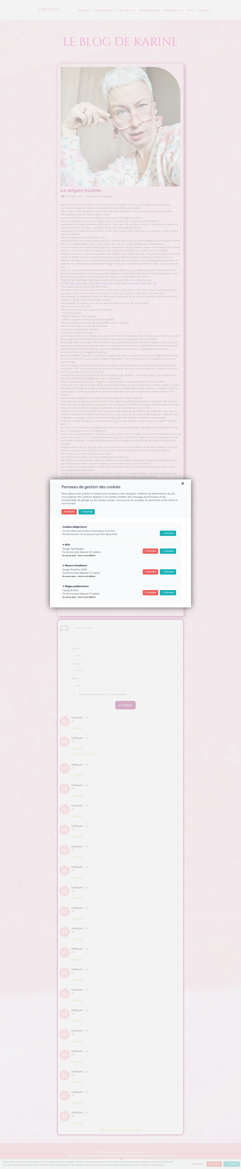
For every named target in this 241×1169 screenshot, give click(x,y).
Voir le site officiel (86, 556)
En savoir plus (69, 556)
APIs (67, 544)
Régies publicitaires (76, 586)
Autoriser (87, 511)
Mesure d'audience (75, 565)
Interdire (70, 511)
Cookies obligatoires (74, 527)
